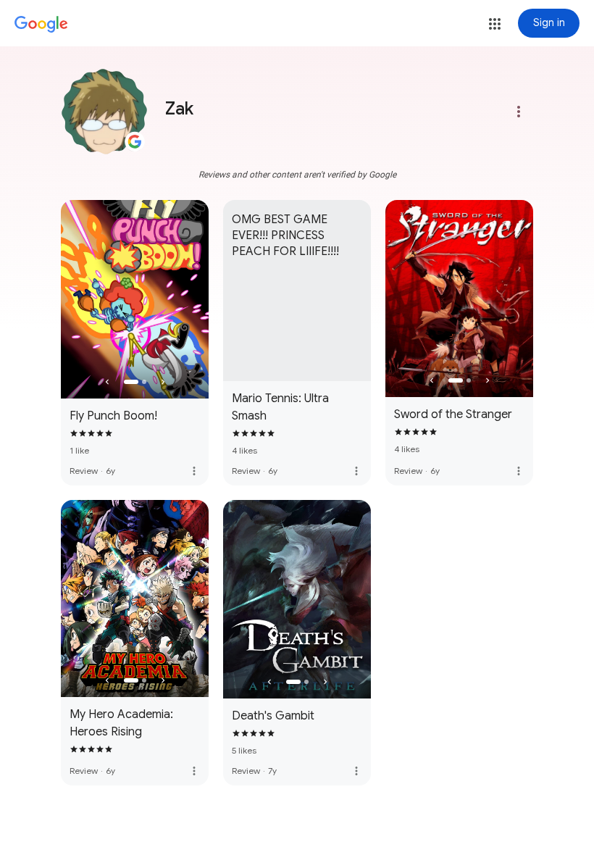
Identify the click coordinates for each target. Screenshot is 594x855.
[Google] (41, 24)
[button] (494, 23)
